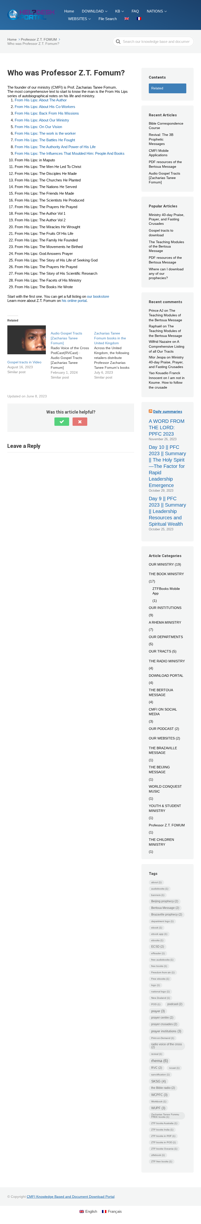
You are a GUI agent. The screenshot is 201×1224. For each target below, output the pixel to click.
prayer (158, 1011)
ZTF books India (162, 1129)
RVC (156, 1068)
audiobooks (159, 888)
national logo (160, 991)
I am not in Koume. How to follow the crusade (167, 382)
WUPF (158, 1108)
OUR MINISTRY (161, 564)
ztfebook (158, 1155)
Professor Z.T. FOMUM (167, 825)
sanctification (160, 1074)
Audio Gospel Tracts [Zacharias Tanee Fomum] (164, 177)
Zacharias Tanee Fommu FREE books (165, 1115)
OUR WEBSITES (162, 738)
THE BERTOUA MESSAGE (161, 692)
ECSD (157, 946)
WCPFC (159, 1095)
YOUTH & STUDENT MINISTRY (165, 808)
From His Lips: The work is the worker (45, 133)
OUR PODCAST (161, 729)
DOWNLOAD (93, 11)
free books (159, 966)
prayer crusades (164, 1024)
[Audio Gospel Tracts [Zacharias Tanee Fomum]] (72, 352)
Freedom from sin (163, 972)
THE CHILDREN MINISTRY (161, 842)
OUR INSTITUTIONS (165, 608)
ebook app (159, 934)
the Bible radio (163, 1088)
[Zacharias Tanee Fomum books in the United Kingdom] (116, 352)
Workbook (158, 1101)
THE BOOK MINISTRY (166, 574)
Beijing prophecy (164, 901)
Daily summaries (167, 411)
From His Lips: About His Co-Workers (45, 107)
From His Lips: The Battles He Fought (45, 140)
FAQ (135, 11)
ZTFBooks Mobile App (166, 591)
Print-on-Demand (162, 1038)
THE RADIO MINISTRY (167, 661)
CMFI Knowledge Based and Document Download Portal (70, 1197)
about (156, 882)
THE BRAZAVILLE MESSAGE (163, 750)
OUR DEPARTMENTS (166, 637)
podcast (174, 1004)
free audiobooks (162, 959)
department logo (162, 921)
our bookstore (98, 296)
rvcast (174, 1068)
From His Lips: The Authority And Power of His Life (55, 147)
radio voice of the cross (166, 1046)
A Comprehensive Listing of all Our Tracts (166, 346)
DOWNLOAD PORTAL (166, 675)
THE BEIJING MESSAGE (159, 769)
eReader (158, 953)
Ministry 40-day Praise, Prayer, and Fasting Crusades (166, 219)
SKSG (158, 1081)
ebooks (157, 940)
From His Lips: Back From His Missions (47, 113)
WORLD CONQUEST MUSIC (165, 788)
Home (69, 11)
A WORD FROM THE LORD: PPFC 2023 (167, 427)
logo (155, 985)
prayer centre (162, 1017)
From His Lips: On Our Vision (38, 127)
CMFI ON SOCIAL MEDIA (163, 711)
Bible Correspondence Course (166, 125)
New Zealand (160, 998)
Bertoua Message (165, 908)
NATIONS (155, 11)
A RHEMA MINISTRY (165, 622)
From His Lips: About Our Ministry (42, 120)
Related (157, 88)
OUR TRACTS (160, 651)
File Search (108, 19)
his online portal (74, 300)
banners (157, 895)
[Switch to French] (139, 19)
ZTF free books (161, 1161)
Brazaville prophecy (166, 914)
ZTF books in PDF (163, 1136)
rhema (159, 1061)
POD (155, 1004)
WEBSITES (77, 19)
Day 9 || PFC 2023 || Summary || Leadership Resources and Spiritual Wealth (167, 511)
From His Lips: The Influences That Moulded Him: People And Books (70, 153)
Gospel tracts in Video (24, 362)
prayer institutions (166, 1031)
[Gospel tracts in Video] (26, 339)
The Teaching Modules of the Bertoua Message (166, 246)
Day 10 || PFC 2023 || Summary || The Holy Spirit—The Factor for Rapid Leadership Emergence (167, 466)
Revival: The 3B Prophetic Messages (161, 139)
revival (156, 1054)
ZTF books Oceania (164, 1148)
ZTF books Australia (164, 1123)
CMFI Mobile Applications (159, 153)
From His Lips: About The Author (41, 100)
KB (117, 11)
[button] (61, 421)
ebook (156, 927)
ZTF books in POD (163, 1142)
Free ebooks (160, 978)
